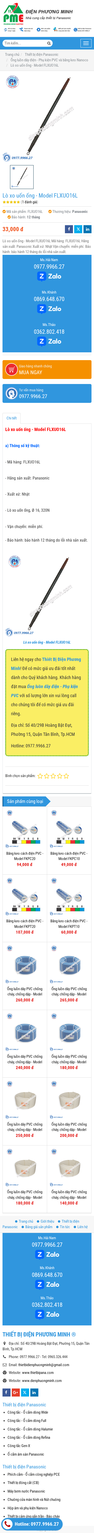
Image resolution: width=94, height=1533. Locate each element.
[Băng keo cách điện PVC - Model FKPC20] (24, 828)
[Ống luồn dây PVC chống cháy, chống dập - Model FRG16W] (69, 1167)
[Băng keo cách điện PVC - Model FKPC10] (69, 828)
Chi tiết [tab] (12, 418)
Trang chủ (26, 1221)
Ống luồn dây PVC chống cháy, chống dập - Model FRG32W (24, 1129)
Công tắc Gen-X (19, 1446)
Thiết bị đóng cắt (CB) (23, 1482)
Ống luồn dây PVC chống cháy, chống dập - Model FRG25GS (69, 994)
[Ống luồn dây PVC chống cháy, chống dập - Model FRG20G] (24, 1032)
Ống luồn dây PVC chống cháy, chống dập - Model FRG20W (24, 1197)
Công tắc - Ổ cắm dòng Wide (28, 1412)
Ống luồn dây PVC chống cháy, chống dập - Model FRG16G (69, 1062)
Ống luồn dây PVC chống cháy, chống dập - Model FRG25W (69, 1129)
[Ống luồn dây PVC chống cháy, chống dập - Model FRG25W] (69, 1099)
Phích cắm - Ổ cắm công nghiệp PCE (34, 1474)
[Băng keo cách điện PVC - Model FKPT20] (24, 896)
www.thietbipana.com (38, 1372)
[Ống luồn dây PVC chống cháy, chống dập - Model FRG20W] (24, 1167)
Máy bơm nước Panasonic (26, 1491)
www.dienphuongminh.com (42, 1380)
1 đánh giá (29, 202)
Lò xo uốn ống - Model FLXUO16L (47, 642)
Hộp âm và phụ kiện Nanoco (28, 1508)
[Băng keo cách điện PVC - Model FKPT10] (69, 896)
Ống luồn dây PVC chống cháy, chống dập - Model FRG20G (24, 1062)
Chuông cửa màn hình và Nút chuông (34, 1499)
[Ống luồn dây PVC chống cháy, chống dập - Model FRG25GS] (69, 964)
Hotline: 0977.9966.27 (36, 1524)
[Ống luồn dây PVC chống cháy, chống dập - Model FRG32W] (24, 1099)
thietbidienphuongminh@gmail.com (43, 1365)
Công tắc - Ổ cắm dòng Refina (29, 1437)
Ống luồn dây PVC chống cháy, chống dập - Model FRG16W (69, 1197)
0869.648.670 (49, 299)
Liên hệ (82, 1227)
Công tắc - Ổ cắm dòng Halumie (30, 1429)
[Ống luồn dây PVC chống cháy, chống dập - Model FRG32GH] (24, 964)
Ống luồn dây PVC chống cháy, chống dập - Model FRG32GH (24, 994)
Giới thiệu (47, 1221)
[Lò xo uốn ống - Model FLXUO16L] (47, 118)
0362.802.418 (49, 331)
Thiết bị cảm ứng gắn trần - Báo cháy (34, 1516)
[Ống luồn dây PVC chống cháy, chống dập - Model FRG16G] (69, 1032)
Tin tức (65, 1227)
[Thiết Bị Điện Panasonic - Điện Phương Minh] (38, 14)
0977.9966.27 (49, 266)
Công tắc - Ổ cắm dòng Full (27, 1420)
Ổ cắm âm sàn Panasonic (26, 1454)
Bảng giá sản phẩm (38, 1227)
